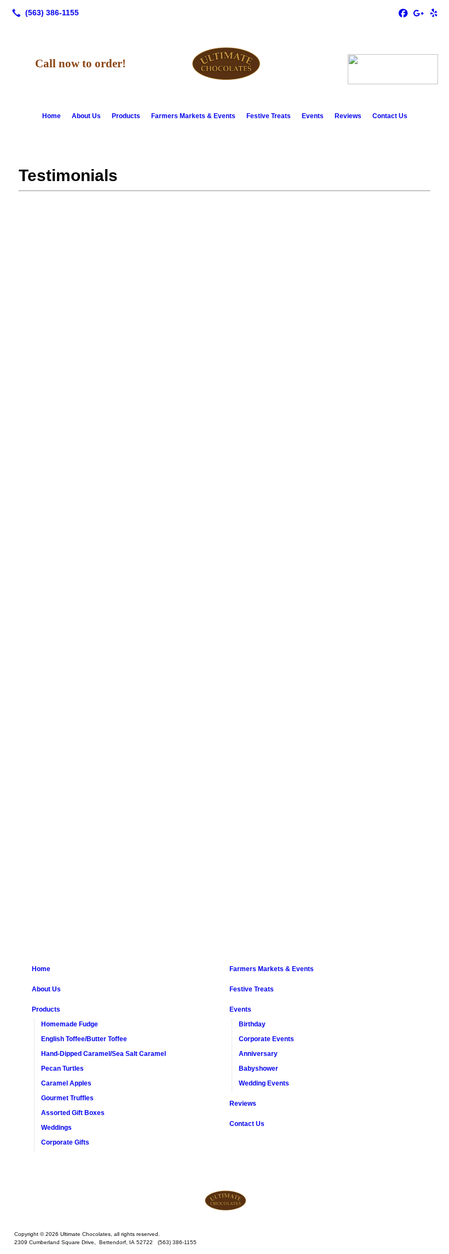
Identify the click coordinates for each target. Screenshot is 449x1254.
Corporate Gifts (65, 1142)
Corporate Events (266, 1039)
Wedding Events (264, 1083)
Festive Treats (268, 116)
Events (313, 116)
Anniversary (258, 1054)
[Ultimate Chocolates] (224, 1200)
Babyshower (258, 1068)
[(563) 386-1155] (43, 12)
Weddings (56, 1127)
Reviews (348, 116)
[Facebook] (403, 12)
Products (126, 116)
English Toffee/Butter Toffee (84, 1039)
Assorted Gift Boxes (73, 1113)
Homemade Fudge (69, 1024)
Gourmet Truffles (67, 1098)
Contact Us (389, 116)
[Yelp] (433, 12)
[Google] (418, 12)
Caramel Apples (66, 1083)
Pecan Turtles (62, 1068)
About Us (86, 116)
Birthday (252, 1024)
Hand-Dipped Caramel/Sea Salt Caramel (103, 1054)
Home (51, 116)
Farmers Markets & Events (193, 116)
